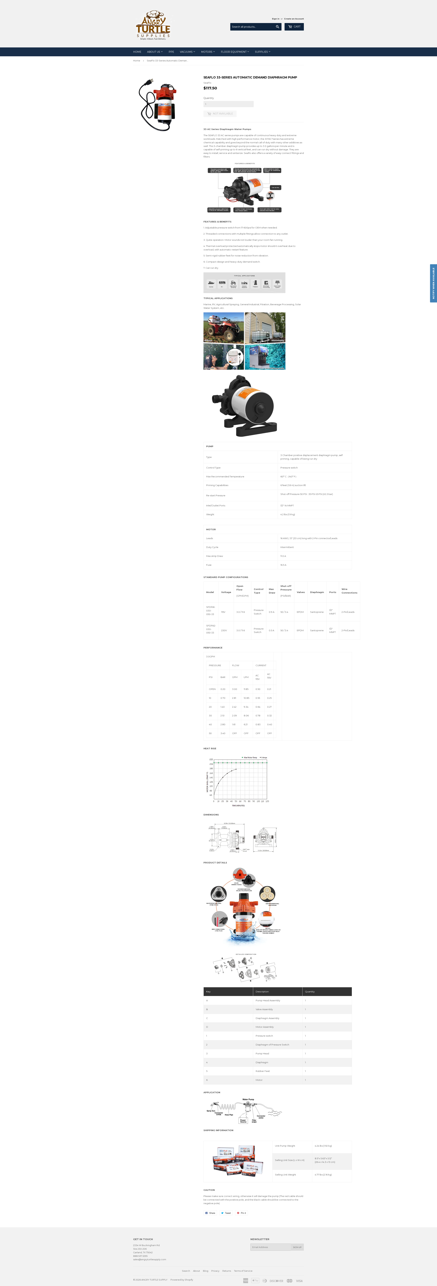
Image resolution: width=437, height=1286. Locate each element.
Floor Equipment (234, 51)
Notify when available (433, 283)
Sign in (275, 19)
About (196, 1270)
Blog (205, 1270)
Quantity (208, 98)
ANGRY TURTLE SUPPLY (154, 1279)
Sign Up (297, 1247)
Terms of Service (243, 1270)
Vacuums (186, 51)
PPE (171, 51)
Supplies (262, 51)
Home (137, 51)
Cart (296, 26)
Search (186, 1270)
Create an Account (294, 19)
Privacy (215, 1270)
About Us (154, 51)
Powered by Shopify (182, 1279)
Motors (207, 51)
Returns (226, 1270)
